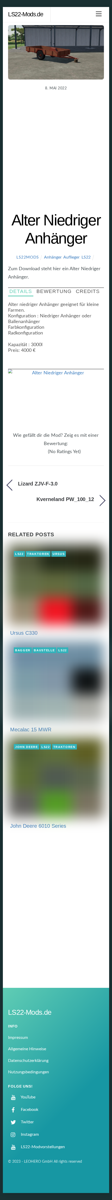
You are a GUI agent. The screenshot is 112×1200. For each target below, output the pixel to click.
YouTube (27, 1097)
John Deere (26, 746)
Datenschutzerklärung (28, 1061)
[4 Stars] (41, 454)
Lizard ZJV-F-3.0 (38, 484)
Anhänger (52, 257)
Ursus (59, 553)
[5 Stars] (45, 454)
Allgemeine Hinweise (27, 1049)
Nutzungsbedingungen (28, 1072)
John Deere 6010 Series (38, 826)
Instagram (29, 1134)
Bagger (22, 650)
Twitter (27, 1122)
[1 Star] (32, 454)
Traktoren (38, 553)
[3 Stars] (38, 454)
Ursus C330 (24, 633)
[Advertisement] (56, 153)
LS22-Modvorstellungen (42, 1147)
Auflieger (71, 257)
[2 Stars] (35, 454)
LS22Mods (27, 257)
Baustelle (44, 650)
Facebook (29, 1110)
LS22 (86, 257)
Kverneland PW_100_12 (65, 499)
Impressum (18, 1037)
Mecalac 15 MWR (30, 729)
